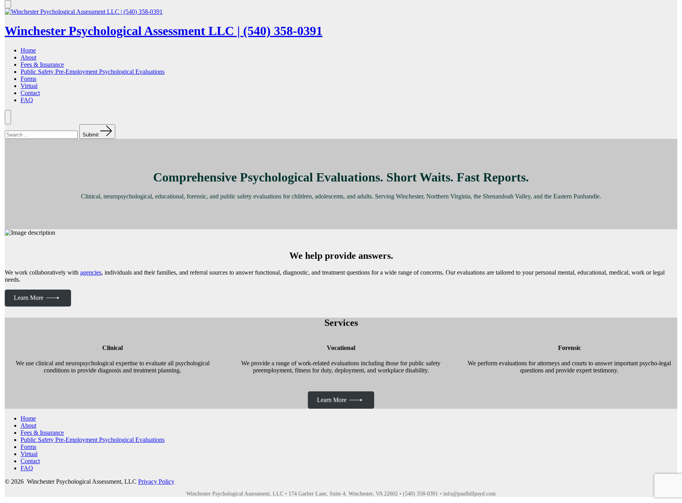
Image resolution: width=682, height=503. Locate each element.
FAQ (27, 100)
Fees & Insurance (42, 64)
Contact (30, 93)
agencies (90, 272)
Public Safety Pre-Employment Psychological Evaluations (93, 71)
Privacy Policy (156, 481)
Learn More (28, 297)
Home (28, 50)
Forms (28, 78)
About (28, 57)
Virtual (29, 85)
